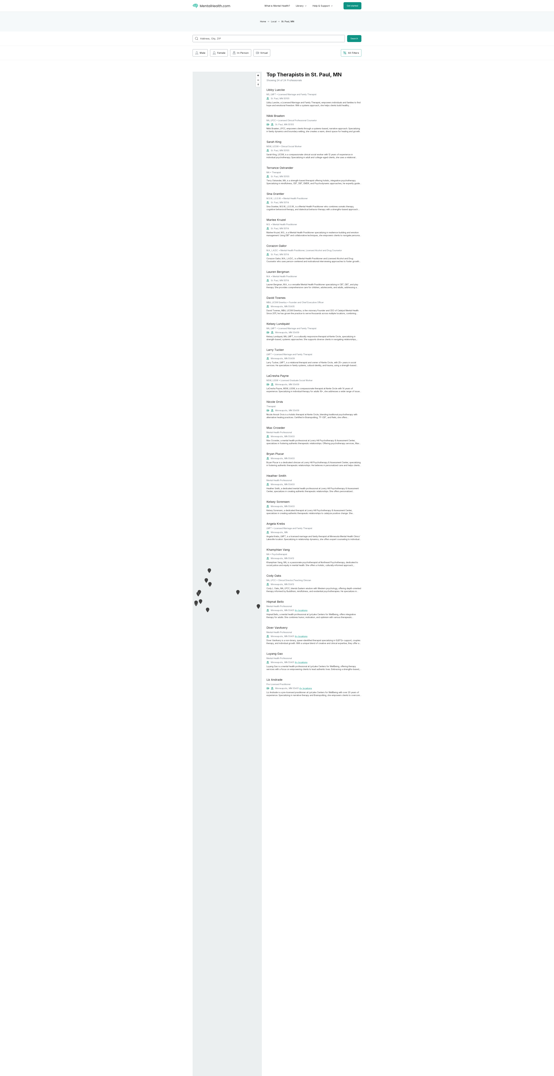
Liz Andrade (274, 679)
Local (273, 21)
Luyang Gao (274, 653)
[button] (258, 606)
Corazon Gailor (276, 246)
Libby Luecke (275, 90)
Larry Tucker (275, 350)
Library (300, 5)
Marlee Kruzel (276, 220)
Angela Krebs (275, 523)
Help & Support (321, 5)
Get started (352, 5)
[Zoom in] (258, 75)
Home (263, 21)
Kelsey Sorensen (278, 501)
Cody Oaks (273, 575)
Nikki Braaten (275, 116)
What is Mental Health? (277, 5)
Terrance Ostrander (279, 168)
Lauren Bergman (277, 272)
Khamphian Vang (278, 549)
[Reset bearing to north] (258, 84)
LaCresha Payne (277, 376)
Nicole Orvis (274, 402)
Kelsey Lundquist (278, 324)
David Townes (276, 298)
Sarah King (273, 142)
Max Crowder (275, 428)
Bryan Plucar (275, 454)
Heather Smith (276, 475)
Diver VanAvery (277, 627)
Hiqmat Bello (275, 601)
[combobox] (269, 38)
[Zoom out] (258, 80)
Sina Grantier (275, 194)
